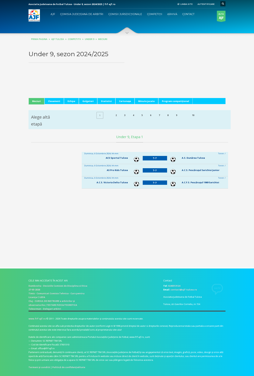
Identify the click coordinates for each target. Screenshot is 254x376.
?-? (155, 158)
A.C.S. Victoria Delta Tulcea (112, 182)
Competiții (154, 14)
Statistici (106, 101)
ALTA (221, 16)
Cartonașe (125, 101)
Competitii (74, 39)
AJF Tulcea (57, 39)
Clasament (54, 101)
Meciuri (36, 101)
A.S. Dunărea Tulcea (193, 157)
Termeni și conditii (39, 367)
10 (193, 115)
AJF (53, 14)
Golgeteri (88, 101)
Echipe (71, 101)
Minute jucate (146, 101)
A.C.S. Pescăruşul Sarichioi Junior (200, 170)
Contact (188, 14)
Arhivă (172, 14)
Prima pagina (39, 39)
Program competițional (175, 101)
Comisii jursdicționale (125, 14)
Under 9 (89, 39)
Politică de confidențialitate (68, 367)
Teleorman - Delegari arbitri (45, 308)
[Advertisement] (177, 74)
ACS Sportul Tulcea (117, 157)
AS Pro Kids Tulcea (117, 170)
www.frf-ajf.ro (37, 318)
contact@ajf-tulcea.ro (184, 289)
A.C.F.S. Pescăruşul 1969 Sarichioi (200, 182)
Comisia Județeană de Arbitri (81, 14)
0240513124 (174, 285)
